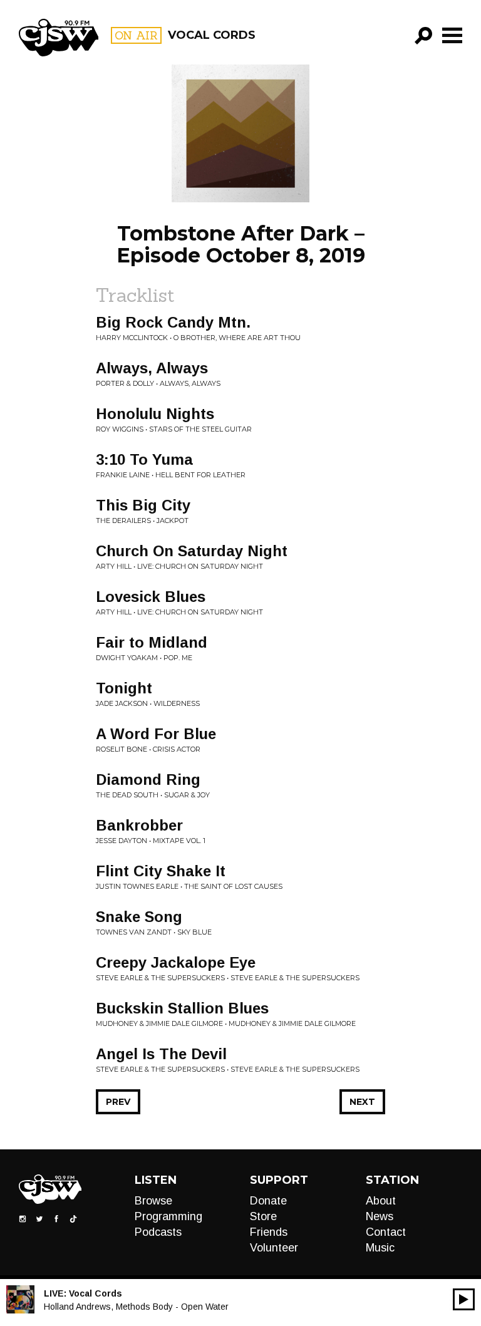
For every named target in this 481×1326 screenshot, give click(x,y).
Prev (118, 1101)
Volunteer (274, 1247)
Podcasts (158, 1232)
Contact (386, 1232)
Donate (268, 1200)
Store (263, 1216)
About (381, 1200)
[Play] (464, 1299)
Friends (268, 1232)
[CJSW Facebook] (56, 1217)
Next (362, 1101)
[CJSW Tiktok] (73, 1217)
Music (380, 1247)
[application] (464, 1299)
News (379, 1216)
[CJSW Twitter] (39, 1217)
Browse (153, 1200)
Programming (168, 1216)
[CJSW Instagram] (22, 1217)
